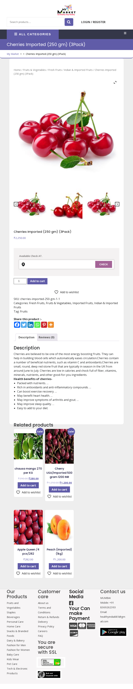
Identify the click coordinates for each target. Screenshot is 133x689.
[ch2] (102, 204)
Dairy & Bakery (16, 640)
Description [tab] (26, 337)
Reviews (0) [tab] (46, 337)
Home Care (13, 626)
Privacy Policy (46, 626)
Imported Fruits (83, 303)
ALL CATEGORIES (35, 34)
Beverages (13, 617)
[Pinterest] (44, 325)
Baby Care (13, 654)
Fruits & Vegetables (34, 70)
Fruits (24, 311)
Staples (11, 612)
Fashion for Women (18, 650)
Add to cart (37, 281)
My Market (13, 54)
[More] (51, 325)
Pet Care (12, 664)
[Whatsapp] (37, 325)
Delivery (43, 621)
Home (17, 70)
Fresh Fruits (55, 70)
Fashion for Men (16, 645)
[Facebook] (17, 325)
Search (69, 22)
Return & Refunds (48, 617)
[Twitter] (24, 325)
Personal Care (15, 621)
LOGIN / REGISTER (93, 22)
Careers (42, 631)
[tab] (125, 33)
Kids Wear (13, 659)
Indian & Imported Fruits (78, 70)
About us (43, 603)
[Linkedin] (31, 325)
